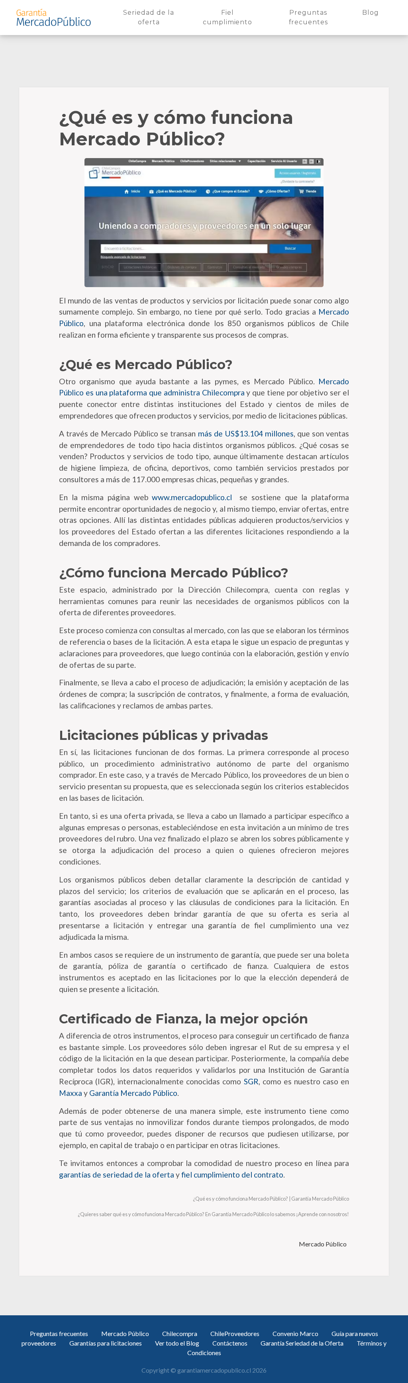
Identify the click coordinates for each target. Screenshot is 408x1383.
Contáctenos (229, 1343)
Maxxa (70, 1092)
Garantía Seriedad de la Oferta (302, 1343)
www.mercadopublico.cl (190, 497)
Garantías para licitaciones (105, 1343)
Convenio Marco (295, 1333)
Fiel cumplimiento (230, 17)
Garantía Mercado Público (133, 1092)
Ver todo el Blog (177, 1343)
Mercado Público (323, 1244)
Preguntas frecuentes (317, 17)
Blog (372, 12)
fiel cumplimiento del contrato (232, 1174)
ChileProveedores (234, 1333)
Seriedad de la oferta (153, 17)
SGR (251, 1081)
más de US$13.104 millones (244, 433)
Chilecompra (179, 1333)
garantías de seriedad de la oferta (116, 1174)
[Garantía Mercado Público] (53, 17)
